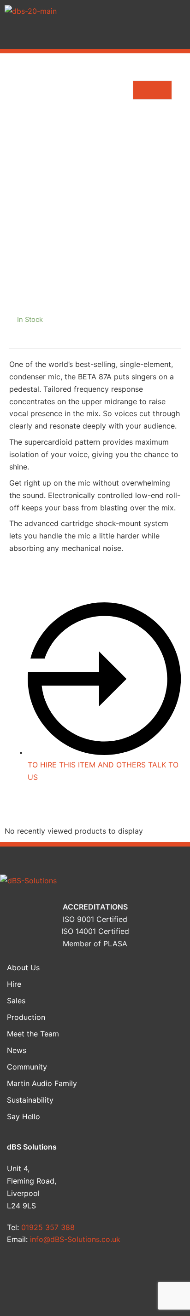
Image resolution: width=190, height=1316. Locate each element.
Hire (14, 984)
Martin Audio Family (42, 1083)
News (16, 1050)
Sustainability (30, 1099)
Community (27, 1066)
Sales (16, 1000)
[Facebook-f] (24, 1273)
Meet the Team (33, 1033)
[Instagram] (166, 1273)
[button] (95, 35)
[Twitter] (71, 1273)
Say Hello (23, 1116)
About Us (23, 967)
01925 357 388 (48, 1227)
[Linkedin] (119, 1273)
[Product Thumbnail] (152, 90)
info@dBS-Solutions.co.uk (75, 1239)
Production (26, 1017)
